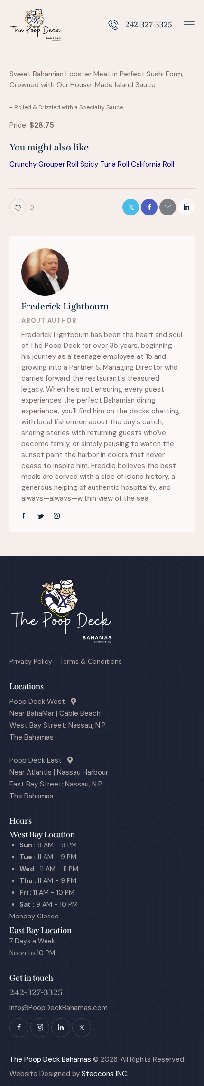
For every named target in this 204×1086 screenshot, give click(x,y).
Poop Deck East (38, 760)
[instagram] (57, 516)
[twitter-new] (40, 516)
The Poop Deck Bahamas (50, 1059)
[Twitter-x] (130, 207)
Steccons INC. (104, 1073)
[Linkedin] (186, 207)
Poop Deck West (40, 701)
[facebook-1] (24, 516)
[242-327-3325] (113, 25)
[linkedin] (60, 1027)
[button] (189, 24)
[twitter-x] (81, 1027)
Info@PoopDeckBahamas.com (58, 1007)
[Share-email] (167, 207)
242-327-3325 (148, 24)
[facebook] (18, 1027)
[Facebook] (149, 207)
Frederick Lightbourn (65, 306)
